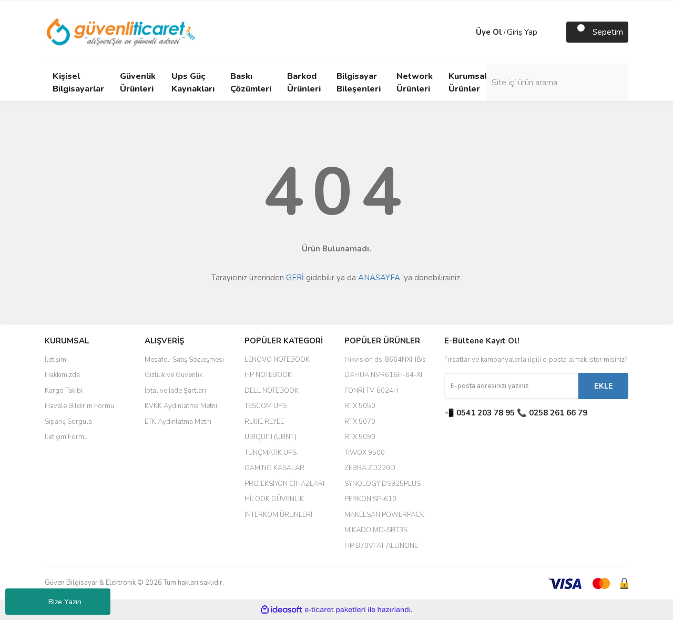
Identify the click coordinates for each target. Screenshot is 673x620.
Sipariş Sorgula (68, 421)
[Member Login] (465, 32)
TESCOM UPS (265, 406)
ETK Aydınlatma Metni (178, 421)
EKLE (603, 386)
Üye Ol (489, 32)
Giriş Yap (522, 32)
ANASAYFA (379, 277)
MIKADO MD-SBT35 (375, 530)
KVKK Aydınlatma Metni (181, 406)
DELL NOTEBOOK (271, 390)
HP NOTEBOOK (268, 375)
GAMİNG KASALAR (274, 468)
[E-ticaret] (335, 610)
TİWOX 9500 (364, 453)
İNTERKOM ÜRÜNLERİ (278, 515)
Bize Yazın (64, 602)
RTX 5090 (359, 437)
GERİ (295, 277)
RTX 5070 (359, 421)
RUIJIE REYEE (264, 421)
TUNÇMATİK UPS (270, 453)
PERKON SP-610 (370, 499)
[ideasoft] (281, 610)
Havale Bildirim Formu (79, 406)
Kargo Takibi (64, 390)
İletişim (55, 359)
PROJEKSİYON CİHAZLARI (284, 484)
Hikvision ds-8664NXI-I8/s (385, 359)
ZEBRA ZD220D (369, 468)
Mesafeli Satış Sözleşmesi (184, 359)
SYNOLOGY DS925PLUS (382, 484)
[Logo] (122, 31)
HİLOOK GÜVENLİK (274, 499)
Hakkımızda (62, 375)
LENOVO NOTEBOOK (277, 359)
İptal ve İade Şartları (175, 390)
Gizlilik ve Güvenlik (173, 375)
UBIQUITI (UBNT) (270, 437)
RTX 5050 (359, 406)
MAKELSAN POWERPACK (384, 515)
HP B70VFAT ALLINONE (381, 546)
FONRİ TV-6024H (371, 390)
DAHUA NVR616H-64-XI (383, 375)
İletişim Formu (66, 437)
